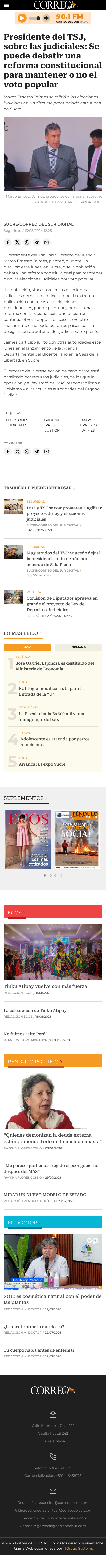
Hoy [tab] (27, 647)
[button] (53, 154)
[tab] (45, 875)
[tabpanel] (28, 839)
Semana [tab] (79, 647)
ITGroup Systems (78, 1548)
